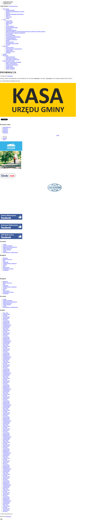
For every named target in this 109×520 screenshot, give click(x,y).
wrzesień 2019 (6, 422)
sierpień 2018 (6, 439)
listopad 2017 (6, 451)
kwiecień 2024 (6, 349)
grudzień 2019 (6, 418)
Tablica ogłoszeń (7, 249)
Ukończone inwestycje (11, 58)
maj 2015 (5, 491)
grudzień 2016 (6, 466)
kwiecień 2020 (6, 412)
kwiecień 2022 (6, 381)
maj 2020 (5, 411)
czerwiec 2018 (6, 442)
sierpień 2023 (6, 359)
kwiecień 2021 (6, 396)
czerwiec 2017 (6, 458)
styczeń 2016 (6, 480)
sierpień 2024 (6, 343)
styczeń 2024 (6, 353)
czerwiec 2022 (6, 378)
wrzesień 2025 (6, 326)
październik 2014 (7, 500)
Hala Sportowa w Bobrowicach (10, 252)
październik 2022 (7, 373)
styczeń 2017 (6, 464)
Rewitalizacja (9, 28)
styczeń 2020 (6, 416)
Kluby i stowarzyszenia (11, 63)
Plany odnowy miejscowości (12, 59)
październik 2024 (7, 341)
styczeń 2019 (6, 432)
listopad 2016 (6, 467)
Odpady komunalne (10, 35)
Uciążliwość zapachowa (11, 39)
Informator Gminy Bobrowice (10, 247)
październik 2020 (7, 404)
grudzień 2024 (6, 338)
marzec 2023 (6, 366)
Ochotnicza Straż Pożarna (12, 64)
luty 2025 (5, 335)
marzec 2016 (6, 478)
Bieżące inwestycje (10, 56)
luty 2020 (5, 415)
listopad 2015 (6, 483)
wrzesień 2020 (6, 406)
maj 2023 (5, 363)
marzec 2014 (6, 510)
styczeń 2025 (6, 337)
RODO (7, 40)
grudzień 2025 (6, 322)
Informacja (5, 128)
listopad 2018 (6, 435)
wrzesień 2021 (6, 390)
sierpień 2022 (6, 375)
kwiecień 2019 (6, 428)
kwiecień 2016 (6, 476)
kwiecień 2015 (6, 492)
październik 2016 (7, 468)
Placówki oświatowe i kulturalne (13, 62)
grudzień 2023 (6, 354)
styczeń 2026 (6, 321)
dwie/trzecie (8, 516)
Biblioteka (5, 258)
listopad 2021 (6, 387)
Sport (4, 266)
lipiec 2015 (5, 488)
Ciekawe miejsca (10, 47)
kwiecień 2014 (6, 508)
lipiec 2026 (5, 313)
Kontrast (5, 138)
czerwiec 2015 (6, 490)
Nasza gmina (6, 8)
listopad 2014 (6, 499)
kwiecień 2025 (6, 333)
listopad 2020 (6, 403)
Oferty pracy (9, 16)
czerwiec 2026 (6, 314)
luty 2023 (5, 367)
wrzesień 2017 (6, 454)
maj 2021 (5, 395)
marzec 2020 (6, 414)
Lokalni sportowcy (10, 67)
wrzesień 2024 (6, 342)
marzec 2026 (6, 318)
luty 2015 (5, 495)
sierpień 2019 (6, 423)
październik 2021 (7, 389)
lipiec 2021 (5, 392)
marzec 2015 (6, 494)
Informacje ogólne (10, 10)
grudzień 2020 (6, 402)
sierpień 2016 (6, 471)
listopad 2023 (6, 355)
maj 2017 (5, 459)
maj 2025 (5, 331)
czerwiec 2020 (6, 410)
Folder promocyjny (10, 51)
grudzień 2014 (6, 498)
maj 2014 (5, 507)
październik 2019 (7, 420)
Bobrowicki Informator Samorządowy (15, 14)
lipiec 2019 (5, 424)
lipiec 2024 (5, 345)
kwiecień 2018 (6, 444)
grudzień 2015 (6, 482)
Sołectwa (8, 15)
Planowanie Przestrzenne (12, 27)
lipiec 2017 (5, 456)
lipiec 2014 (5, 504)
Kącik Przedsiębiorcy (11, 38)
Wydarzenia (6, 270)
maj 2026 (5, 315)
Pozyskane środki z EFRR (12, 43)
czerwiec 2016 (6, 474)
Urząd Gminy (9, 20)
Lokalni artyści (9, 50)
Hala (4, 260)
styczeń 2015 (6, 496)
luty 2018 (5, 447)
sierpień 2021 (6, 391)
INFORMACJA (7, 127)
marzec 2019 (6, 430)
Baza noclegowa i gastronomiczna (14, 48)
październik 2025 (7, 325)
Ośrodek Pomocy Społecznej (10, 263)
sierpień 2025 (6, 327)
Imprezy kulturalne (10, 68)
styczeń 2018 (6, 448)
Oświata (5, 264)
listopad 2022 (6, 371)
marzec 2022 (6, 382)
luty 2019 (5, 431)
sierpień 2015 (6, 487)
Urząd (4, 19)
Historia (8, 12)
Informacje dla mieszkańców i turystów (15, 11)
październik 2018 (7, 436)
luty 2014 (5, 511)
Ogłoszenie (10, 76)
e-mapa (4, 251)
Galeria (7, 18)
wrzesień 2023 (6, 358)
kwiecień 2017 (6, 460)
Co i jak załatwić (10, 26)
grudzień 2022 (6, 370)
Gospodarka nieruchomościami (13, 36)
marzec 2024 (6, 350)
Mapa (4, 139)
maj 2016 (5, 475)
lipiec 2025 (5, 329)
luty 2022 (5, 383)
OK (1, 519)
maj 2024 (5, 347)
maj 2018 (5, 443)
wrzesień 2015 (6, 486)
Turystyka (5, 46)
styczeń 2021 (6, 400)
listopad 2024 (6, 339)
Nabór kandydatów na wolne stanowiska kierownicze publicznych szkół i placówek (25, 31)
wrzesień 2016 (6, 470)
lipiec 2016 (5, 472)
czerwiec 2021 (6, 394)
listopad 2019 (6, 419)
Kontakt (8, 44)
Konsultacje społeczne (11, 30)
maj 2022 (5, 379)
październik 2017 (7, 452)
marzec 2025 (6, 334)
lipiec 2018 (5, 440)
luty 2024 (5, 351)
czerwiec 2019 (6, 426)
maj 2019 (5, 427)
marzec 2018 (6, 446)
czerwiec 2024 (6, 346)
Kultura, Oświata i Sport (8, 60)
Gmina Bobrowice (13, 6)
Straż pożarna (6, 267)
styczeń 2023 (6, 369)
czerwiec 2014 (6, 506)
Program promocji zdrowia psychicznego (15, 32)
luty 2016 (5, 479)
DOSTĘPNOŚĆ (10, 42)
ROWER (8, 52)
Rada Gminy (9, 23)
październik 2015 (7, 484)
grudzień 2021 (6, 386)
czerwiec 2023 (6, 362)
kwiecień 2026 (6, 317)
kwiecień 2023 (6, 365)
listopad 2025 (6, 323)
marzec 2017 (6, 462)
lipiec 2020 (5, 408)
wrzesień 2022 (6, 374)
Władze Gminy (9, 22)
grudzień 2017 (6, 450)
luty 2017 (5, 463)
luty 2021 (5, 399)
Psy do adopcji (9, 34)
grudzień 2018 (6, 434)
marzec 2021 (6, 398)
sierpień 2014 (6, 503)
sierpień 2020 (6, 407)
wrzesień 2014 (6, 502)
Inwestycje (5, 55)
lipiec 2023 (5, 361)
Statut (7, 24)
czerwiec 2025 (6, 330)
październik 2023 (7, 357)
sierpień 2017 (6, 455)
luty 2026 (5, 319)
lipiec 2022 (5, 377)
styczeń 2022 (6, 385)
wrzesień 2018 (6, 438)
